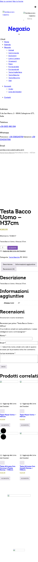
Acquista (12, 248)
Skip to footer (18, 1)
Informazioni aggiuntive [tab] (25, 264)
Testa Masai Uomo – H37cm (8, 415)
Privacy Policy (25, 529)
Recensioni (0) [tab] (9, 269)
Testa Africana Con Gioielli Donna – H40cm (27, 468)
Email (3, 343)
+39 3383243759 (16, 137)
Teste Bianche (9, 153)
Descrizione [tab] (7, 264)
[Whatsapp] (3, 431)
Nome (3, 336)
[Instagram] (22, 538)
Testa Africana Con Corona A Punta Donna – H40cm (7, 468)
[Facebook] (16, 538)
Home (2, 153)
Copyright (29, 531)
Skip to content (6, 1)
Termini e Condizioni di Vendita (12, 529)
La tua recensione (7, 353)
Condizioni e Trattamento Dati (18, 531)
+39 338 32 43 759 (23, 517)
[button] (13, 251)
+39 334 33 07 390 (23, 520)
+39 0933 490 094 (8, 126)
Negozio (19, 28)
